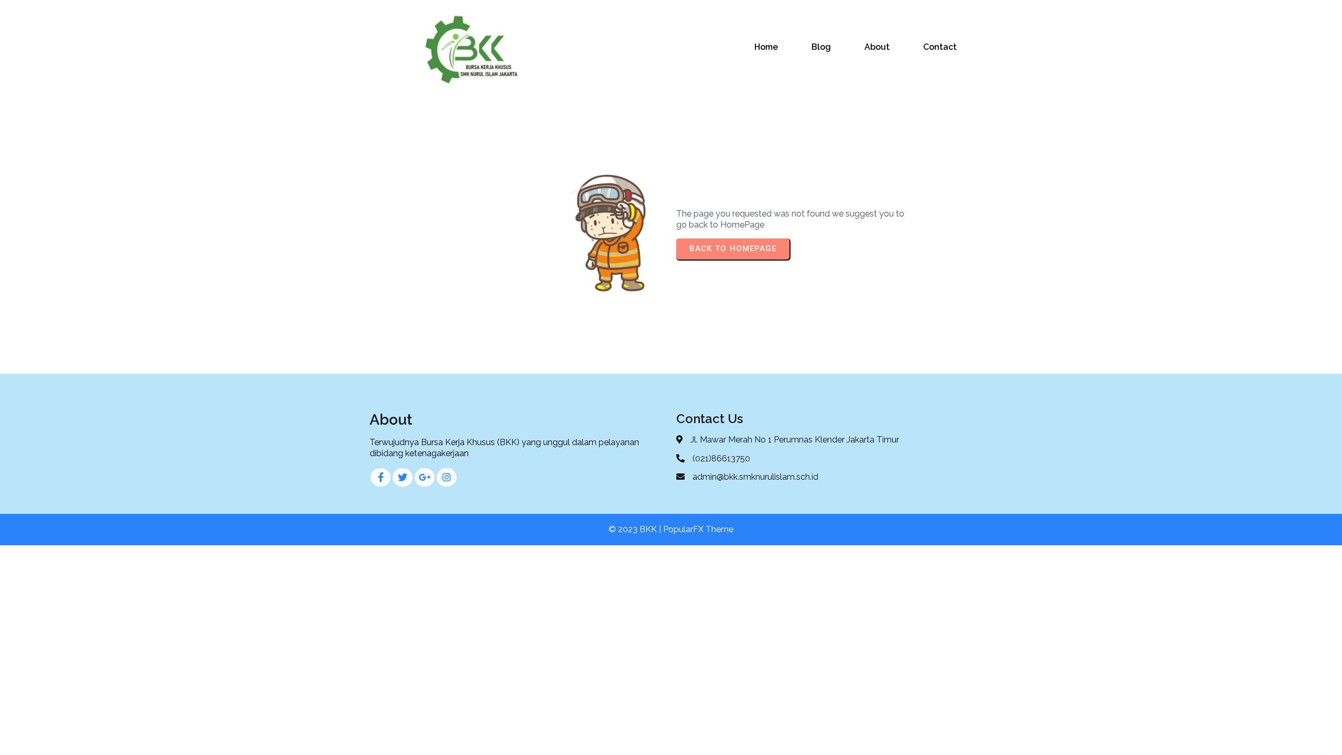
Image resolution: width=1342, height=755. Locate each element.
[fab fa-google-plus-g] (425, 477)
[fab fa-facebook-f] (381, 477)
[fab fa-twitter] (403, 477)
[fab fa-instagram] (447, 477)
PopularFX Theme (698, 529)
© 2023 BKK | (636, 529)
